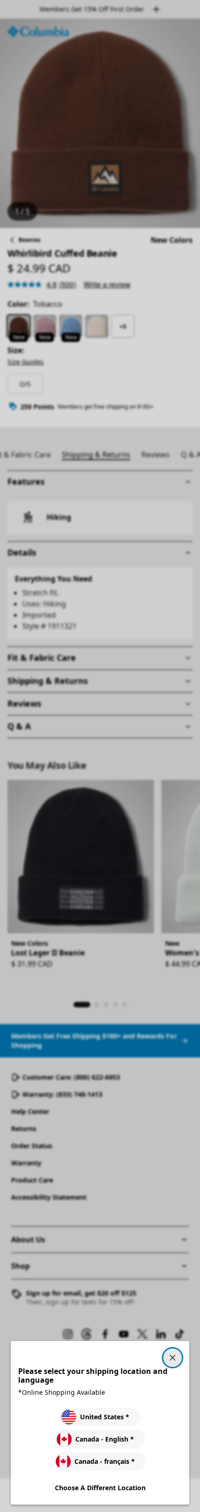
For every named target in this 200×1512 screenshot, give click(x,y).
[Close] (172, 1357)
